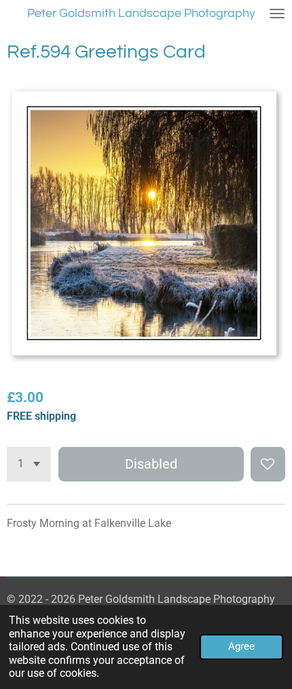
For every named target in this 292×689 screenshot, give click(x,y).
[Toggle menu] (277, 13)
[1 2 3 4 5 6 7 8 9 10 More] (29, 464)
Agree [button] (241, 646)
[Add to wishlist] (268, 464)
